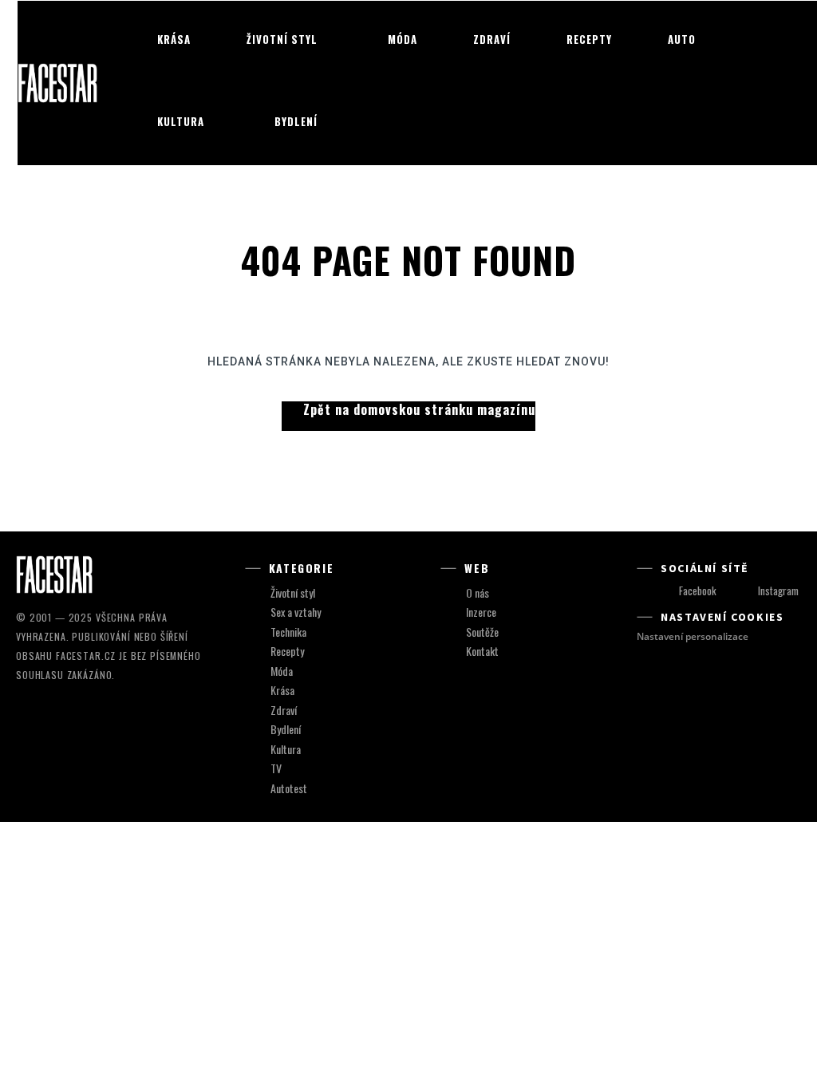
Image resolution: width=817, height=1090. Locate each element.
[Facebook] (664, 592)
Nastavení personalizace (692, 636)
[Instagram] (742, 592)
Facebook (697, 590)
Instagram (778, 590)
